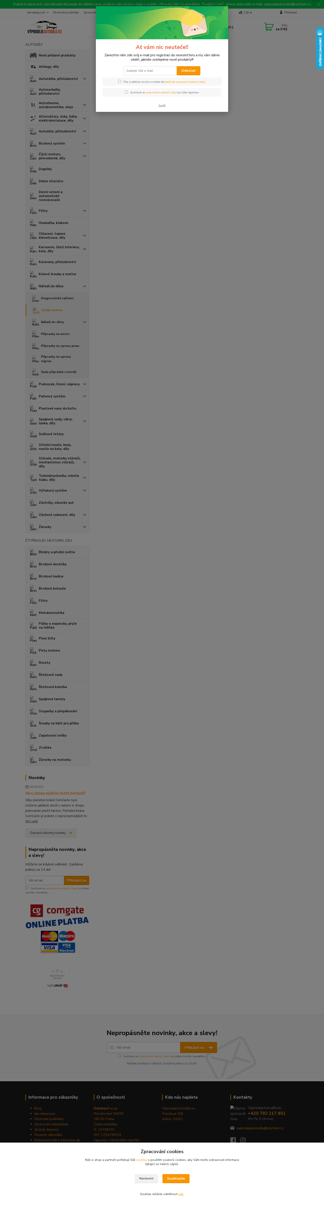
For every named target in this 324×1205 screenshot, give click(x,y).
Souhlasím (176, 1178)
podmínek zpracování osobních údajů (185, 82)
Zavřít (162, 105)
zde (180, 1194)
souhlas (141, 1160)
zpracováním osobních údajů (161, 92)
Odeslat (188, 70)
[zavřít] (220, 13)
